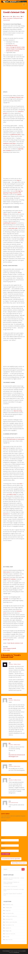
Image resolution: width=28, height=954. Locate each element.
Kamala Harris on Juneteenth (10, 886)
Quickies (7, 928)
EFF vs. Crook (6, 650)
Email (3, 843)
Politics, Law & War (10, 922)
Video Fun (7, 939)
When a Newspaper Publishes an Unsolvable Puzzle (11, 882)
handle (22, 239)
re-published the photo (15, 134)
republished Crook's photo (9, 143)
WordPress (16, 952)
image (18, 191)
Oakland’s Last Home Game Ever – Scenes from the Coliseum (13, 878)
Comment (4, 820)
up (9, 439)
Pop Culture (8, 925)
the (16, 191)
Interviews (7, 919)
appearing (5, 193)
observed (5, 514)
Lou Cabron (17, 16)
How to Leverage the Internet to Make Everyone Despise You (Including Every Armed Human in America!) (15, 48)
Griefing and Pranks (17, 18)
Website (3, 848)
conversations (20, 439)
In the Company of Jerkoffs (9, 648)
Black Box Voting (18, 411)
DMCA (4, 572)
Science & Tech (6, 20)
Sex (6, 936)
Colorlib (24, 951)
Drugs (6, 910)
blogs (11, 193)
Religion (7, 931)
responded (5, 598)
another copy (6, 639)
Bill (10, 743)
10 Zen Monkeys (5, 951)
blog (18, 180)
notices (8, 572)
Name (3, 837)
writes (4, 448)
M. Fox (10, 698)
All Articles (7, 904)
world (19, 193)
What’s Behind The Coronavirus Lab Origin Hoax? (13, 890)
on (8, 193)
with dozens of (13, 439)
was (22, 191)
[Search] (23, 869)
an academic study (11, 494)
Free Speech (10, 18)
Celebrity (7, 907)
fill (7, 439)
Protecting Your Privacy (11, 45)
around (14, 193)
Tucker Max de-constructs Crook (15, 643)
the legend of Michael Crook (16, 97)
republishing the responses (9, 223)
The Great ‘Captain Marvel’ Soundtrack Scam (12, 894)
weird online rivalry (13, 228)
